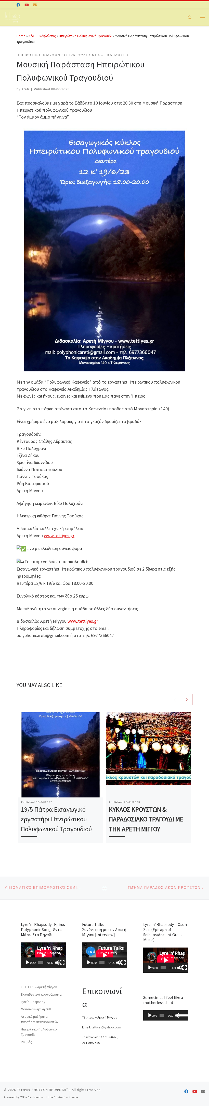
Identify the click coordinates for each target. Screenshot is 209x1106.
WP (22, 1097)
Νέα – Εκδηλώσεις (42, 36)
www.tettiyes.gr (59, 536)
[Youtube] (26, 5)
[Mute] (57, 962)
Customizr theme (66, 1097)
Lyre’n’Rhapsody (33, 1002)
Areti (25, 89)
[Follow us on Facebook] (18, 5)
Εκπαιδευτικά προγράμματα (41, 994)
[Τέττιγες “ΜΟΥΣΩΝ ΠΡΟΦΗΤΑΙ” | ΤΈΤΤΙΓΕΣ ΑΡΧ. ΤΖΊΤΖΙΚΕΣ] (12, 16)
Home (21, 36)
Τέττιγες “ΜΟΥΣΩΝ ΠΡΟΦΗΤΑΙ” (42, 1090)
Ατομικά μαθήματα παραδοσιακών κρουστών (39, 1019)
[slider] (182, 1015)
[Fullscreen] (62, 962)
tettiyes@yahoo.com (106, 1027)
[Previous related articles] (174, 699)
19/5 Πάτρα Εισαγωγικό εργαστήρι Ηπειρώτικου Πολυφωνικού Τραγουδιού (56, 819)
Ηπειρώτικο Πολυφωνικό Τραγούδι (85, 36)
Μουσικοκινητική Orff (36, 1009)
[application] (43, 955)
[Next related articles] (186, 699)
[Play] (27, 962)
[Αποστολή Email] (35, 5)
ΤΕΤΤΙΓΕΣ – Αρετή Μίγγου (39, 987)
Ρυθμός (26, 1042)
